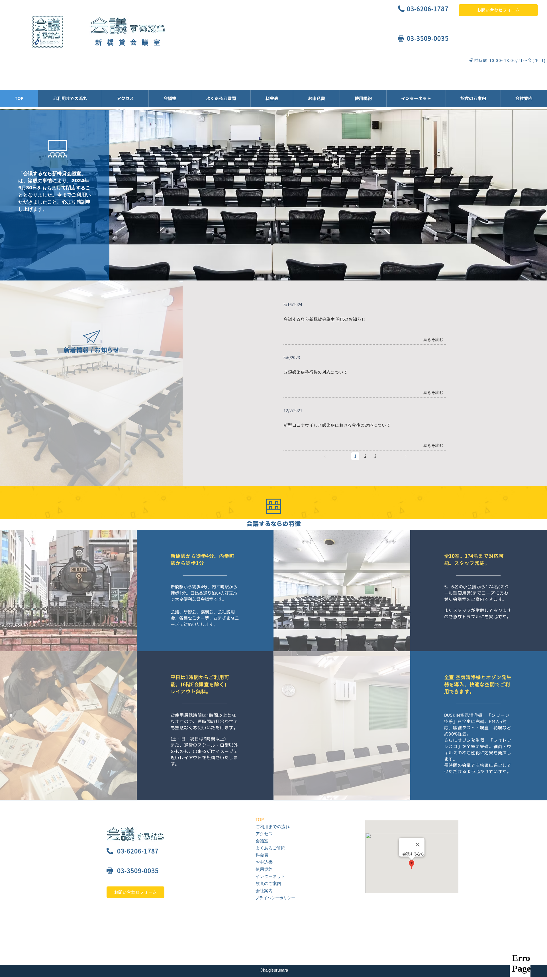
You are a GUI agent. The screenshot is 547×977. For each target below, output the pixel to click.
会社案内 (264, 890)
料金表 (262, 855)
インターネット (270, 876)
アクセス (264, 833)
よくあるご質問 (270, 848)
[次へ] (405, 456)
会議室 (262, 840)
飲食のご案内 (268, 883)
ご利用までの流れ (273, 826)
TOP (260, 819)
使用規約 (264, 869)
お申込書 (264, 862)
